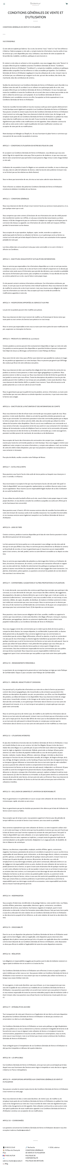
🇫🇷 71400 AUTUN (9, 1155)
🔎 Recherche (30, 1147)
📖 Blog (5, 1164)
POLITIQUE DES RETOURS (35, 1161)
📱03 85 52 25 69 (9, 1147)
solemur (57, 1147)
